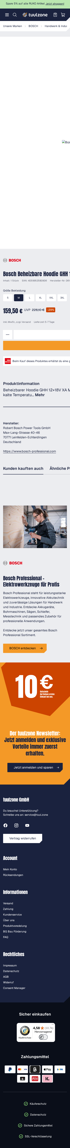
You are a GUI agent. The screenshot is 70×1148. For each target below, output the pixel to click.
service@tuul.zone (36, 814)
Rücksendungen (13, 875)
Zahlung (8, 909)
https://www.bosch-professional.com (29, 451)
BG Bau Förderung (14, 931)
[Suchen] (15, 15)
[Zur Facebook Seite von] (5, 826)
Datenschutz (11, 971)
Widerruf (8, 982)
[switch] (43, 1037)
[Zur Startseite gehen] (35, 14)
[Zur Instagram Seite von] (16, 826)
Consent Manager (14, 988)
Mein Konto (10, 869)
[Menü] (7, 15)
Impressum (10, 965)
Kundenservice (12, 914)
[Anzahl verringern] (7, 334)
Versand (26, 322)
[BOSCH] (12, 260)
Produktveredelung (15, 926)
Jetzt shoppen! (55, 3)
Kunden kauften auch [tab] (23, 468)
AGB (6, 976)
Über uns (8, 920)
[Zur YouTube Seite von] (27, 826)
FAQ (5, 937)
